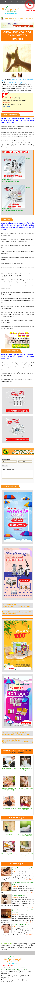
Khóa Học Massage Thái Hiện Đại (25, 809)
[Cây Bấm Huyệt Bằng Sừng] (9, 852)
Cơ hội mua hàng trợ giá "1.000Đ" (14, 733)
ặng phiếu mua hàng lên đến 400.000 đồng (18, 742)
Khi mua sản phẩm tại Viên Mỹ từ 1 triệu (16, 606)
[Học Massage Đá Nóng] (9, 806)
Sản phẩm (13, 1)
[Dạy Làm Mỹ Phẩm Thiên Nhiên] (25, 786)
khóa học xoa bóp (20, 944)
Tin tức (19, 1)
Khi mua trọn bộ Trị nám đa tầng (12, 210)
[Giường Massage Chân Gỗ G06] (25, 852)
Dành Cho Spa (23, 872)
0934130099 (30, 10)
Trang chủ (7, 1)
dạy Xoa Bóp (30, 292)
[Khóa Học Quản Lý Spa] (9, 766)
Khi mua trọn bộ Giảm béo (10, 181)
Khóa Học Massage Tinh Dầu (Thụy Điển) (9, 789)
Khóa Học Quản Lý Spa (9, 768)
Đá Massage (9, 834)
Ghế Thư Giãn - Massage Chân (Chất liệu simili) (25, 834)
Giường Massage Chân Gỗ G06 (25, 854)
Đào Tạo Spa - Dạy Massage (19, 18)
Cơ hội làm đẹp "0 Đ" (9, 604)
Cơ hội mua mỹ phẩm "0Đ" (11, 740)
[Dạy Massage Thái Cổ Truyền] (25, 766)
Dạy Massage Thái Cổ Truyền (25, 769)
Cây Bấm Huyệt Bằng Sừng (9, 854)
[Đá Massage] (9, 832)
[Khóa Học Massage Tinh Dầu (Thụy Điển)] (9, 786)
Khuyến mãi (25, 1)
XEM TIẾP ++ (30, 880)
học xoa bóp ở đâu (18, 946)
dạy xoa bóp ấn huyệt (15, 947)
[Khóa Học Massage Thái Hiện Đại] (25, 806)
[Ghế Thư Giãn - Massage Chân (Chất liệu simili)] (25, 832)
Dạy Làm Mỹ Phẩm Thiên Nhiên (25, 789)
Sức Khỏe (21, 927)
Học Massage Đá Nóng (9, 808)
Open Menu (2, 2)
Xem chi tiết (6, 106)
